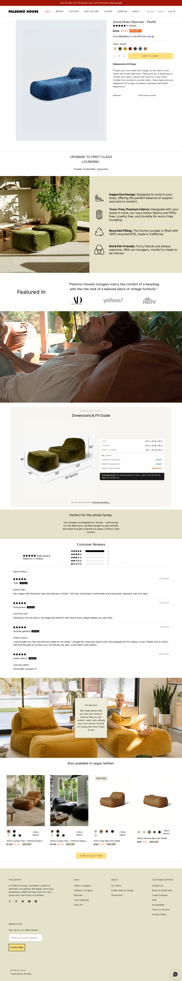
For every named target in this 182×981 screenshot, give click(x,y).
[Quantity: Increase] (124, 56)
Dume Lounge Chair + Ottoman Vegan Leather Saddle (26, 841)
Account (150, 11)
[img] (19, 579)
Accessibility (158, 904)
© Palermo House (18, 970)
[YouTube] (29, 901)
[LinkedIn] (36, 901)
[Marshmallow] (115, 49)
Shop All (78, 904)
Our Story (116, 885)
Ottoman (78, 895)
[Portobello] (135, 49)
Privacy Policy (159, 914)
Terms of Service (160, 909)
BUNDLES (122, 11)
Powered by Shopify (21, 973)
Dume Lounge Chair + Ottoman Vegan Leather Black (69, 841)
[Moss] (120, 49)
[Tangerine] (130, 49)
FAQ (154, 900)
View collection (91, 856)
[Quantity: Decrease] (115, 56)
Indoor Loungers (82, 885)
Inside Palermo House (122, 890)
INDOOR (59, 11)
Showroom (116, 895)
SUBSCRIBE (16, 947)
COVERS (108, 11)
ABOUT (136, 11)
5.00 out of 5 (43, 555)
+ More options (35, 833)
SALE (47, 11)
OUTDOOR (74, 11)
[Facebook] (10, 901)
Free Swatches (81, 900)
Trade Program (159, 895)
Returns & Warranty (162, 890)
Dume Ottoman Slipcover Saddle (152, 838)
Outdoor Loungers (83, 890)
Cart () (171, 11)
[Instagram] (16, 901)
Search (161, 11)
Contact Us (157, 885)
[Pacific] (140, 49)
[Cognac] (145, 49)
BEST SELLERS (91, 11)
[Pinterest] (23, 901)
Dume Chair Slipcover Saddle (107, 841)
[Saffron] (125, 49)
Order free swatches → (101, 502)
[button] (119, 25)
